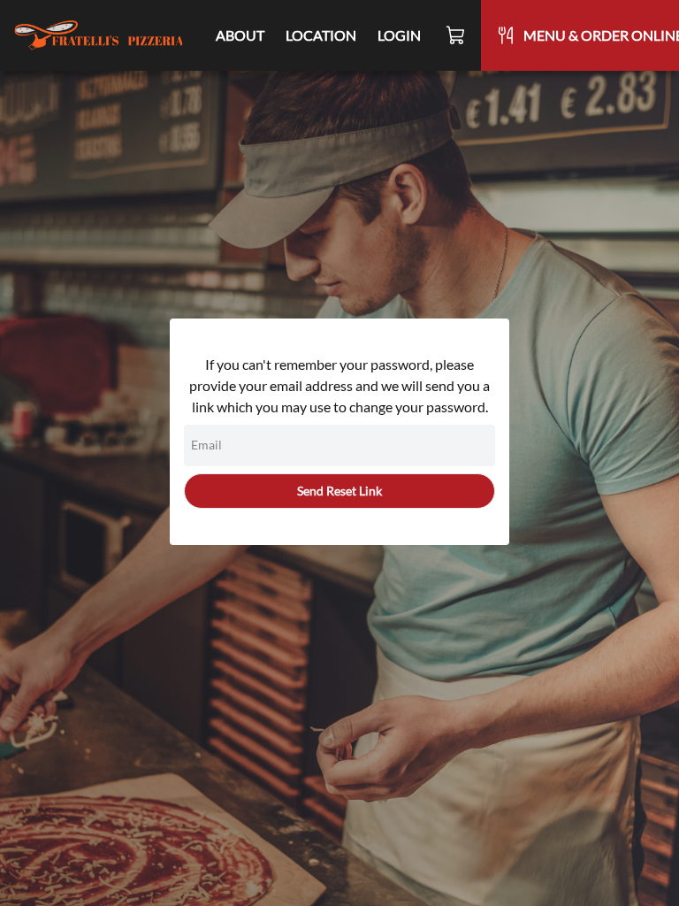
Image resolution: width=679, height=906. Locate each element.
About (240, 35)
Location (321, 35)
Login (399, 35)
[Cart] (456, 35)
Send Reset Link (339, 490)
